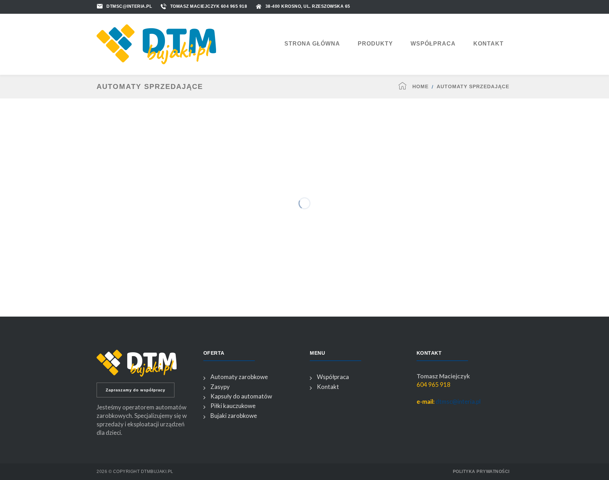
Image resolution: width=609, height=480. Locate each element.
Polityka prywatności (481, 471)
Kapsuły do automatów (241, 396)
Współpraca (333, 376)
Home (420, 86)
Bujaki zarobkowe (233, 415)
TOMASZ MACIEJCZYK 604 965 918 (208, 6)
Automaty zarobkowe (239, 376)
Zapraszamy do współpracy (135, 390)
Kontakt (328, 386)
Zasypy (220, 386)
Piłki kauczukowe (233, 405)
